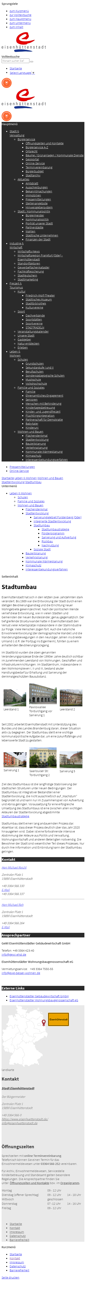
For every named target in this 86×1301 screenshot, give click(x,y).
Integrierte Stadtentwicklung (52, 521)
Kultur (21, 291)
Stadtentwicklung (37, 439)
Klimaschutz (33, 455)
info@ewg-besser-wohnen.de (21, 973)
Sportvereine (34, 323)
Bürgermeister (35, 215)
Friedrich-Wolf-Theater (40, 295)
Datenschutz (18, 1236)
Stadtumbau (33, 482)
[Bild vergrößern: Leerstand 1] (15, 705)
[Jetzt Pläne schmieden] (7, 87)
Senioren (32, 399)
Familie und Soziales (31, 387)
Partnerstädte (34, 227)
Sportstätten (34, 319)
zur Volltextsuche (20, 15)
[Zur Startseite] (24, 52)
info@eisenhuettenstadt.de (19, 1123)
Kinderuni (32, 427)
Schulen (23, 359)
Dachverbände (35, 315)
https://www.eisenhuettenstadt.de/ (25, 1119)
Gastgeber (24, 339)
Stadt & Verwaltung (17, 133)
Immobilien (33, 195)
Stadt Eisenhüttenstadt (18, 1088)
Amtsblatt (32, 183)
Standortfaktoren (29, 263)
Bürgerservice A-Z (37, 147)
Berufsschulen (35, 371)
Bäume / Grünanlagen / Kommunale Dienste (55, 155)
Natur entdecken (28, 343)
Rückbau (47, 541)
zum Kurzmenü (19, 11)
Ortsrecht (31, 151)
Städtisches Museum (39, 299)
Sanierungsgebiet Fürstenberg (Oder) (58, 517)
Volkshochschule (36, 383)
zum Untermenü (20, 23)
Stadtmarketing (28, 279)
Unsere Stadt (26, 335)
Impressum (17, 1232)
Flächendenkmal (37, 435)
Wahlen (30, 231)
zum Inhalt (16, 27)
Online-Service (35, 163)
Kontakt (15, 1228)
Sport (21, 311)
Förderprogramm (53, 533)
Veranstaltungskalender (33, 331)
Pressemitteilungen (38, 199)
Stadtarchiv (33, 175)
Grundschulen (35, 363)
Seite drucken (10, 1277)
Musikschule (33, 379)
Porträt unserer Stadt (39, 223)
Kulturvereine (34, 307)
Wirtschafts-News (29, 251)
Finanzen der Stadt (38, 239)
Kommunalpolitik (37, 219)
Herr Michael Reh (12, 905)
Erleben (23, 347)
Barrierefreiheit (19, 1240)
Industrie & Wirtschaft (17, 245)
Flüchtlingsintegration (40, 415)
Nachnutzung (50, 545)
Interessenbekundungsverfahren (47, 459)
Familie (30, 391)
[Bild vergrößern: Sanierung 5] (71, 767)
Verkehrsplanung (37, 447)
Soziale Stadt (42, 549)
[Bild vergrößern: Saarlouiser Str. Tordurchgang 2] (43, 767)
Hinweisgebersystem (39, 207)
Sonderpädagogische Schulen (45, 375)
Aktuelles (23, 179)
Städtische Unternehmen (42, 235)
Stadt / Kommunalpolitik (34, 211)
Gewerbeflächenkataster (33, 267)
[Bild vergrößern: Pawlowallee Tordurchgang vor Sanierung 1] (43, 703)
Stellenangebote (37, 203)
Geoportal (32, 159)
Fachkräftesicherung (31, 271)
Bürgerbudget (35, 171)
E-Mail (6, 890)
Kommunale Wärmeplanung (44, 451)
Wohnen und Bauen (30, 431)
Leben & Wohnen (15, 353)
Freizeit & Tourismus (16, 285)
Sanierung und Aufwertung (59, 537)
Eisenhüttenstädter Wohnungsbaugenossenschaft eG (44, 1000)
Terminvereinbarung (39, 167)
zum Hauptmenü (20, 19)
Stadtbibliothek (36, 303)
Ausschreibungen (37, 187)
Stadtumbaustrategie (55, 529)
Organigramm (69, 1183)
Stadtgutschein (27, 275)
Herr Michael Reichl (14, 867)
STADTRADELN (35, 327)
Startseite (16, 68)
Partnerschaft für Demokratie (44, 419)
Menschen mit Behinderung (43, 403)
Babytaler (32, 423)
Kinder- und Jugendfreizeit (43, 411)
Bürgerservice (26, 139)
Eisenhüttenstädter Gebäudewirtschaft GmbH (39, 996)
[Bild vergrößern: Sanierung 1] (15, 766)
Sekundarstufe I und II (40, 367)
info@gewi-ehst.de (14, 954)
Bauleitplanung (36, 443)
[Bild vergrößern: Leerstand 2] (71, 705)
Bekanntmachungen (39, 191)
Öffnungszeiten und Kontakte (45, 143)
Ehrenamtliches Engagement (44, 395)
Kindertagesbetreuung (40, 407)
